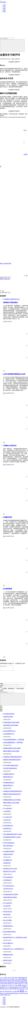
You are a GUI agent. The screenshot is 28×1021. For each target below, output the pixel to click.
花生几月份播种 (7, 920)
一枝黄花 (9, 977)
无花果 (21, 987)
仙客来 (18, 982)
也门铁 (12, 980)
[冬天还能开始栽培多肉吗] (10, 765)
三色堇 (19, 979)
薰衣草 (13, 993)
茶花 (3, 993)
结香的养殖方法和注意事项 (10, 725)
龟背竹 (9, 994)
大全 (4, 6)
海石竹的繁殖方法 (8, 943)
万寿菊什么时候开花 (9, 445)
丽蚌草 (9, 980)
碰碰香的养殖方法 (8, 777)
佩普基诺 (10, 983)
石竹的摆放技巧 (7, 880)
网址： (2, 687)
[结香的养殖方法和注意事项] (11, 722)
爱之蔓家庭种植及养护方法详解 (12, 837)
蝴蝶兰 (16, 993)
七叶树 (15, 977)
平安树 (10, 987)
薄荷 (10, 993)
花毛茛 (26, 991)
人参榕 (1, 982)
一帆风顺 (5, 977)
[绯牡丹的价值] (7, 911)
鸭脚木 (6, 994)
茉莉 (1, 993)
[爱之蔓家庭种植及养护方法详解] (12, 834)
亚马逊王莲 (24, 980)
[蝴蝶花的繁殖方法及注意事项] (12, 748)
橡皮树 (6, 988)
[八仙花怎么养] (7, 817)
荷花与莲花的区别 (8, 845)
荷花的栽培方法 (7, 828)
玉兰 (25, 988)
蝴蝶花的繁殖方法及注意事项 (11, 751)
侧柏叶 (16, 983)
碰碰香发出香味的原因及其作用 (12, 759)
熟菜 (18, 988)
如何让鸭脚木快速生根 (9, 931)
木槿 (26, 987)
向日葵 (9, 985)
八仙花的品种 (7, 811)
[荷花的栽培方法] (8, 825)
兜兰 (23, 983)
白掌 (3, 991)
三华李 (6, 979)
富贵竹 (3, 987)
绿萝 (18, 991)
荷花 (5, 993)
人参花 (4, 982)
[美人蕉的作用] (7, 903)
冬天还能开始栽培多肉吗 (10, 768)
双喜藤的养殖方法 (8, 926)
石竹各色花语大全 (8, 888)
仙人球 (14, 982)
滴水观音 (14, 988)
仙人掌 (11, 982)
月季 (24, 987)
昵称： (2, 683)
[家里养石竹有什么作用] (10, 868)
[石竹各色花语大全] (8, 885)
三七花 (2, 979)
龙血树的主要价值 (8, 716)
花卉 (4, 8)
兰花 (25, 983)
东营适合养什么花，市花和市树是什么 (13, 949)
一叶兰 (1, 977)
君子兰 (13, 985)
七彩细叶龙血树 (21, 977)
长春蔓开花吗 (7, 517)
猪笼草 (22, 988)
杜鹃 (1, 988)
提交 (2, 690)
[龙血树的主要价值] (8, 713)
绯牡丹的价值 (7, 914)
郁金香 (22, 993)
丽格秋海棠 (5, 980)
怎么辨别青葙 (7, 588)
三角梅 (23, 979)
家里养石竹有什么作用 (9, 871)
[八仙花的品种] (7, 808)
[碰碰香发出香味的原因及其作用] (12, 756)
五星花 (19, 980)
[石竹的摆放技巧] (8, 877)
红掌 (13, 991)
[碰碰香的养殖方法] (8, 774)
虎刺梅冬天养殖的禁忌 (10, 302)
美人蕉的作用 (7, 906)
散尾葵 (16, 987)
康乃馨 (13, 987)
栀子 (3, 988)
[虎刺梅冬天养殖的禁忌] (10, 299)
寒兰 (6, 987)
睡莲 (8, 991)
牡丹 (20, 988)
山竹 (8, 987)
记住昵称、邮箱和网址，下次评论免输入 (13, 688)
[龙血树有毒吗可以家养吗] (10, 894)
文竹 (19, 987)
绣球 (15, 991)
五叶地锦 (16, 980)
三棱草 (12, 979)
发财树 (4, 985)
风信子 (2, 994)
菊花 (8, 993)
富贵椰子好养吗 (7, 960)
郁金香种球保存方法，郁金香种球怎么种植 (15, 937)
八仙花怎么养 (7, 820)
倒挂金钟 (20, 983)
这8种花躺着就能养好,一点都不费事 (13, 742)
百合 (6, 991)
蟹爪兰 (19, 993)
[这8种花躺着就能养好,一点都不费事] (13, 739)
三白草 (16, 979)
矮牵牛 (10, 991)
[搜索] (12, 45)
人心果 (7, 982)
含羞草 (16, 985)
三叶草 (9, 979)
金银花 (25, 993)
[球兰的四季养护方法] (9, 731)
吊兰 (7, 985)
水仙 (9, 988)
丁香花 (12, 977)
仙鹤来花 (22, 982)
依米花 (13, 983)
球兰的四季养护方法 (8, 734)
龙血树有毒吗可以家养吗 (10, 897)
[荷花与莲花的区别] (8, 842)
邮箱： (2, 685)
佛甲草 (6, 983)
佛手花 (2, 983)
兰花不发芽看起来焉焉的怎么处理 (14, 374)
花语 (4, 10)
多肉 (4, 11)
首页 (4, 5)
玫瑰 (1, 991)
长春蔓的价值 (7, 863)
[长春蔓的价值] (7, 860)
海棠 (11, 988)
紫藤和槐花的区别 (8, 954)
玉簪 (27, 988)
